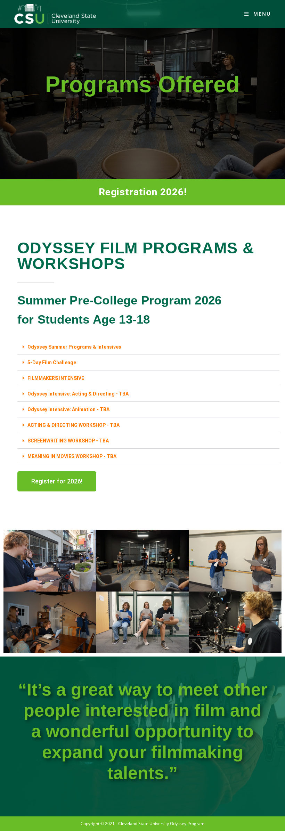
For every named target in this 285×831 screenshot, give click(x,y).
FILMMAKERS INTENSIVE (55, 378)
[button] (148, 347)
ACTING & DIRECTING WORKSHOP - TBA (73, 425)
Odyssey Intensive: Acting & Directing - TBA (78, 394)
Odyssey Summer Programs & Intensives (74, 347)
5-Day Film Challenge (51, 362)
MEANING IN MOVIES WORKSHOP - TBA (71, 456)
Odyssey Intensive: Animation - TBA (68, 409)
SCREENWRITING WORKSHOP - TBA (68, 440)
